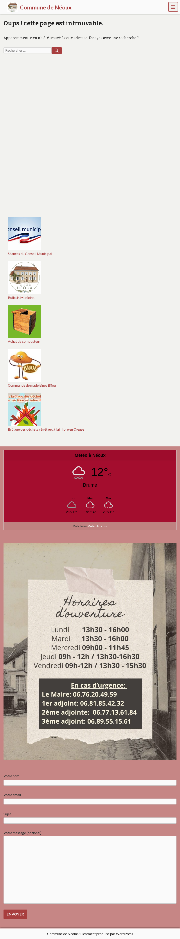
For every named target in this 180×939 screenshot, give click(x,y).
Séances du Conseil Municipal (30, 253)
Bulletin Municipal (21, 297)
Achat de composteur (24, 341)
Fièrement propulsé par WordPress (106, 934)
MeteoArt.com (97, 526)
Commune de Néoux (62, 934)
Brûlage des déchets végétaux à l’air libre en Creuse (46, 429)
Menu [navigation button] (173, 7)
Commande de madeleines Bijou (32, 385)
